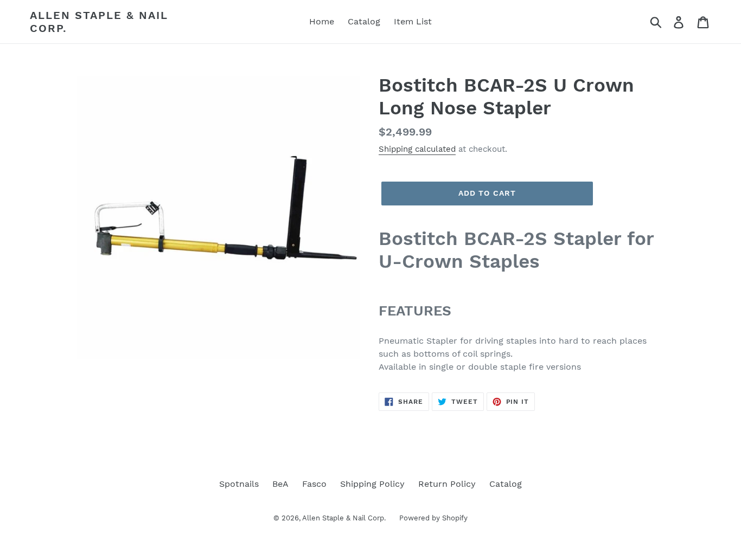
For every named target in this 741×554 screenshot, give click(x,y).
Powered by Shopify (433, 518)
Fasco (314, 484)
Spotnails (239, 484)
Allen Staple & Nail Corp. (99, 22)
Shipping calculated (417, 149)
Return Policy (447, 484)
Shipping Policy (372, 484)
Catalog (505, 484)
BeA (280, 484)
